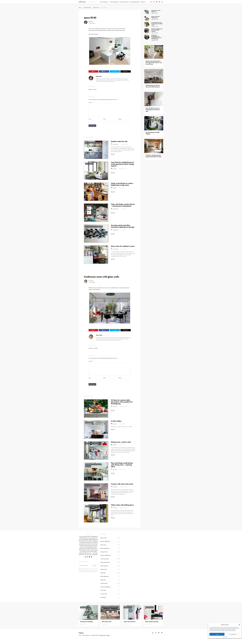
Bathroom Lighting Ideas (105, 541)
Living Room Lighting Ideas (106, 586)
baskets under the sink (119, 141)
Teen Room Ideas (104, 593)
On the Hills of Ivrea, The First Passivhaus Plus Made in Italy (157, 24)
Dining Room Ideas (89, 443)
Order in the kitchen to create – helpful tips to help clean (122, 184)
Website (119, 119)
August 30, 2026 (154, 19)
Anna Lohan (91, 280)
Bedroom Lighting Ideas (105, 548)
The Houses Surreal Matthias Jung (155, 17)
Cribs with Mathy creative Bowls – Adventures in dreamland (123, 205)
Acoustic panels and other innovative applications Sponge (122, 226)
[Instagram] (154, 2)
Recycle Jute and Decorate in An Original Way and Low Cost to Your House (154, 62)
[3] (146, 24)
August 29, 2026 (154, 32)
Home (80, 7)
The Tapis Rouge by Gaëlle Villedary (152, 133)
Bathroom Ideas (96, 7)
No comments (92, 23)
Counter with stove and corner (122, 484)
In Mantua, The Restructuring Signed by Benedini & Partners (154, 155)
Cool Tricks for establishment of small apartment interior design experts (122, 164)
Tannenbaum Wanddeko (86, 621)
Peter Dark (91, 21)
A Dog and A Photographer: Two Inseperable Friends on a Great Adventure (156, 36)
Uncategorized (103, 597)
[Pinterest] (151, 2)
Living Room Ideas (104, 583)
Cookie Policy (224, 636)
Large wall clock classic (129, 621)
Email (104, 119)
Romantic (95, 89)
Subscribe (94, 565)
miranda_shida (115, 144)
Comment (91, 102)
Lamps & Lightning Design (134, 2)
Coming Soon (142, 2)
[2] (146, 18)
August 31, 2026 (154, 13)
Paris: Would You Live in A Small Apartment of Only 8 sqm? (153, 109)
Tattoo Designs (103, 590)
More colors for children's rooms (123, 246)
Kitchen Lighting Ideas (105, 576)
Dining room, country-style (121, 442)
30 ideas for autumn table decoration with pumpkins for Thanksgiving (122, 402)
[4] (146, 30)
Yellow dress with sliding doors (122, 505)
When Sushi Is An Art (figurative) (155, 11)
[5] (146, 37)
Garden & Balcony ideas (123, 2)
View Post (113, 154)
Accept (217, 634)
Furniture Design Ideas (114, 2)
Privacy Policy (103, 635)
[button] (239, 624)
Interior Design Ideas (104, 2)
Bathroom (90, 89)
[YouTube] (159, 2)
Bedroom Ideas (88, 506)
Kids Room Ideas (104, 569)
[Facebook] (156, 2)
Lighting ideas (103, 579)
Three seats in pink (106, 621)
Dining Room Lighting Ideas (106, 555)
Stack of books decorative (151, 621)
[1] (146, 12)
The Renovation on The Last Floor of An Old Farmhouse (153, 86)
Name (90, 119)
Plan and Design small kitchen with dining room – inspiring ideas (122, 465)
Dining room (91, 348)
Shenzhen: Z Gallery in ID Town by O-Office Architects (156, 30)
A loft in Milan (116, 421)
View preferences (232, 634)
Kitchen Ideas (96, 184)
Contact (108, 635)
